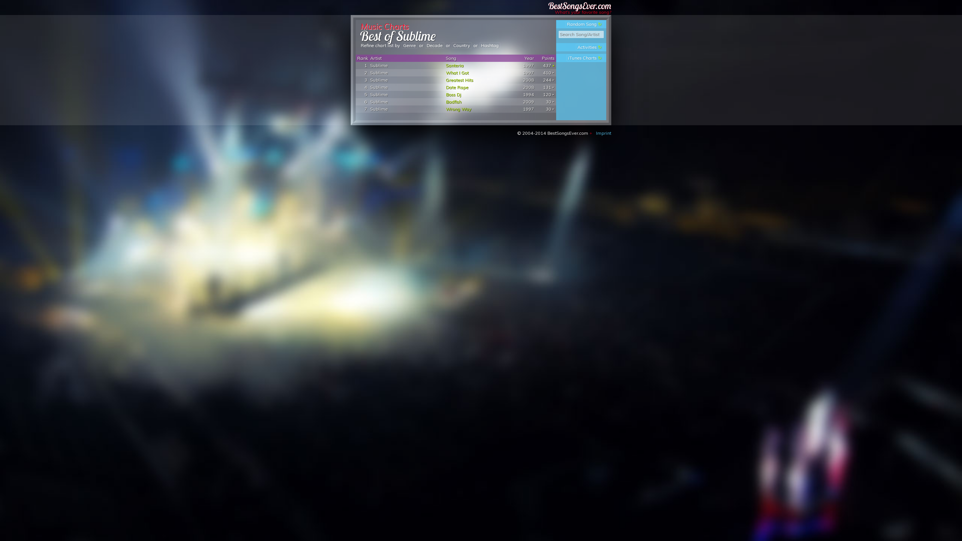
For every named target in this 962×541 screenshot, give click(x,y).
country (461, 45)
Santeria (455, 65)
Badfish (453, 102)
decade (435, 45)
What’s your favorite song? (583, 12)
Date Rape (457, 87)
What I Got (457, 73)
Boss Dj (453, 94)
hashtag (490, 45)
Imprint (603, 133)
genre (409, 45)
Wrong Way (458, 109)
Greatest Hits (459, 80)
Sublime (379, 65)
